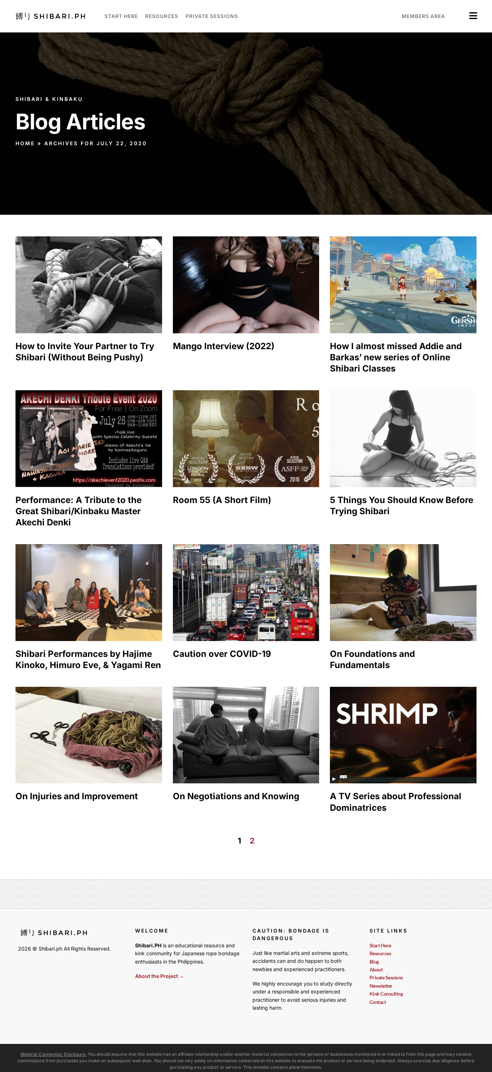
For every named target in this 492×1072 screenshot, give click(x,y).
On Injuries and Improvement (76, 796)
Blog (374, 961)
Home (25, 143)
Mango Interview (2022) (223, 346)
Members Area (423, 16)
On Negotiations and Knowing (236, 796)
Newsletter (381, 986)
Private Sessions (211, 16)
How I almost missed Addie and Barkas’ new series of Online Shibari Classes (396, 357)
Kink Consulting (386, 994)
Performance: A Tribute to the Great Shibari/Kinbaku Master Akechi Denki (78, 511)
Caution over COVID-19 (222, 654)
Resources (161, 16)
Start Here (121, 16)
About (376, 969)
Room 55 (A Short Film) (222, 500)
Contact (378, 1002)
